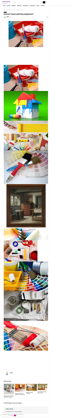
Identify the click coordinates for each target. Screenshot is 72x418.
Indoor (38, 5)
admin (8, 16)
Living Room (32, 5)
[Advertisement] (13, 56)
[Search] (44, 2)
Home (4, 5)
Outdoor (42, 5)
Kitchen (8, 5)
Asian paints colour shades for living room (20, 394)
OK (15, 415)
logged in (12, 411)
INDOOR (8, 9)
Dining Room (25, 5)
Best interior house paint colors (42, 392)
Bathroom (19, 5)
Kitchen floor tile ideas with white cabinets (9, 396)
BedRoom (14, 5)
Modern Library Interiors (29, 393)
